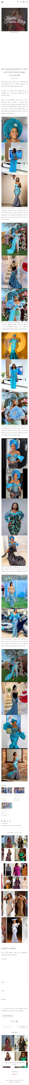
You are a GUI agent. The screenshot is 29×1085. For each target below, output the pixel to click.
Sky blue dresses (16, 825)
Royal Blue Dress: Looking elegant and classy (19, 795)
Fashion (5, 823)
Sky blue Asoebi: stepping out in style (6, 811)
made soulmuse (14, 1082)
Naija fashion (6, 825)
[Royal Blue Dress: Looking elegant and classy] (19, 790)
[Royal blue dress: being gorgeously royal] (6, 790)
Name (3, 982)
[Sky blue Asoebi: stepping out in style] (6, 805)
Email (3, 990)
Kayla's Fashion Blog (16, 1080)
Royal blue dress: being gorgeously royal (6, 795)
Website (3, 999)
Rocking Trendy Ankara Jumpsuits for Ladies (14, 1063)
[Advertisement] (14, 52)
